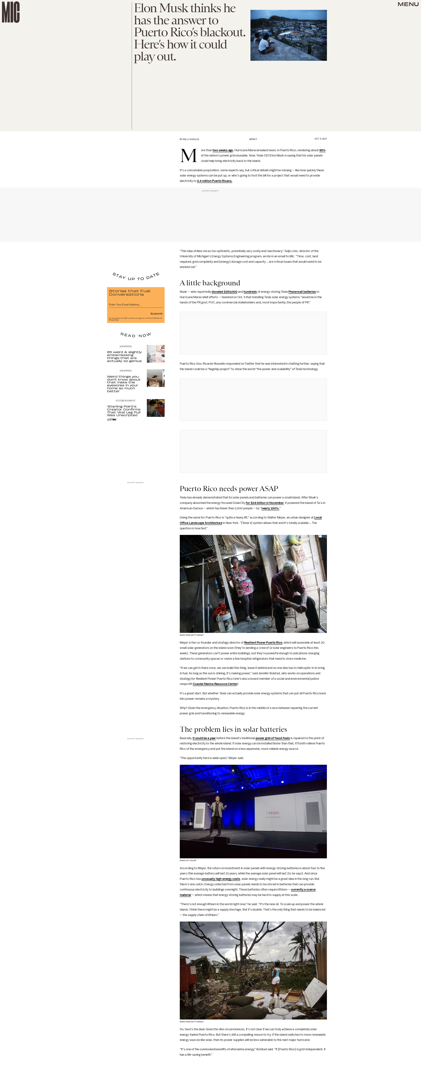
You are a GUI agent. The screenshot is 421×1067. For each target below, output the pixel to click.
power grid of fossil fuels (273, 738)
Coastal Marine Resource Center (215, 684)
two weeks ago (223, 150)
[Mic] (11, 12)
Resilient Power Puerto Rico (263, 642)
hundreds (250, 291)
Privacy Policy (114, 320)
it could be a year (204, 738)
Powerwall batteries (302, 291)
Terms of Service (153, 318)
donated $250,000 (224, 291)
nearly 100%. (270, 508)
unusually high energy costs (220, 878)
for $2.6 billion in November (265, 503)
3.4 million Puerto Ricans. (214, 181)
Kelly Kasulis (191, 139)
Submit (156, 313)
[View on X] (253, 333)
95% (322, 150)
